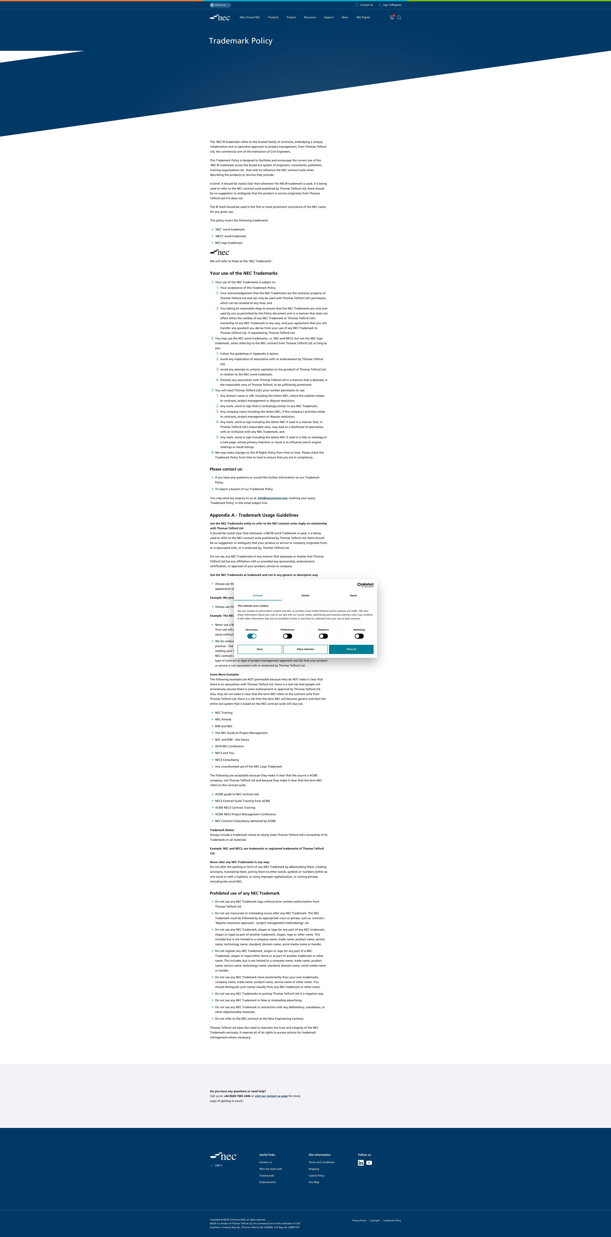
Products (273, 17)
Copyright (374, 1220)
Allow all (351, 649)
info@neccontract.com (272, 498)
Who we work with (270, 1169)
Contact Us (366, 5)
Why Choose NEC (250, 17)
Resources (310, 17)
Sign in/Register (392, 5)
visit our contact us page (271, 1096)
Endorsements (267, 1182)
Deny (260, 649)
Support (329, 17)
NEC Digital (363, 17)
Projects (291, 17)
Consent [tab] (258, 595)
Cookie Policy (316, 1175)
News (345, 17)
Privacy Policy (359, 1220)
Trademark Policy (392, 1220)
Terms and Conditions (321, 1162)
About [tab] (353, 595)
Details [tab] (305, 595)
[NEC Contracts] (220, 17)
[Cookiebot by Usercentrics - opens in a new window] (360, 585)
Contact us (265, 1162)
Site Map (314, 1182)
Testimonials (266, 1175)
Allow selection (305, 649)
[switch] (287, 636)
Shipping (314, 1169)
